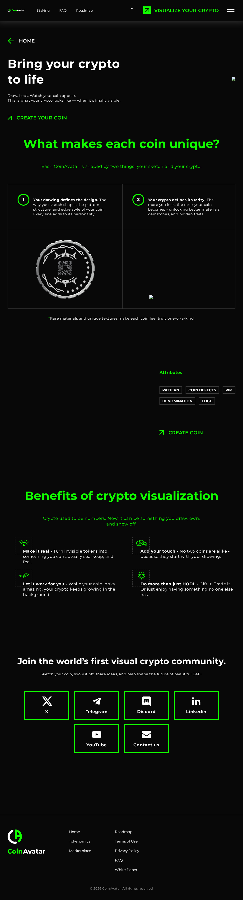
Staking (43, 10)
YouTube (96, 745)
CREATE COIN (185, 433)
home (27, 41)
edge (207, 401)
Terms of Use (126, 841)
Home (74, 831)
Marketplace (80, 850)
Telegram (97, 711)
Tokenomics (79, 841)
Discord (146, 711)
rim (229, 390)
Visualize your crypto (186, 10)
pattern (170, 390)
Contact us (146, 745)
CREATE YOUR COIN (42, 118)
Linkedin (196, 711)
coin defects (202, 390)
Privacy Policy (127, 850)
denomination (177, 401)
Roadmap (84, 10)
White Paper (126, 869)
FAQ (63, 10)
